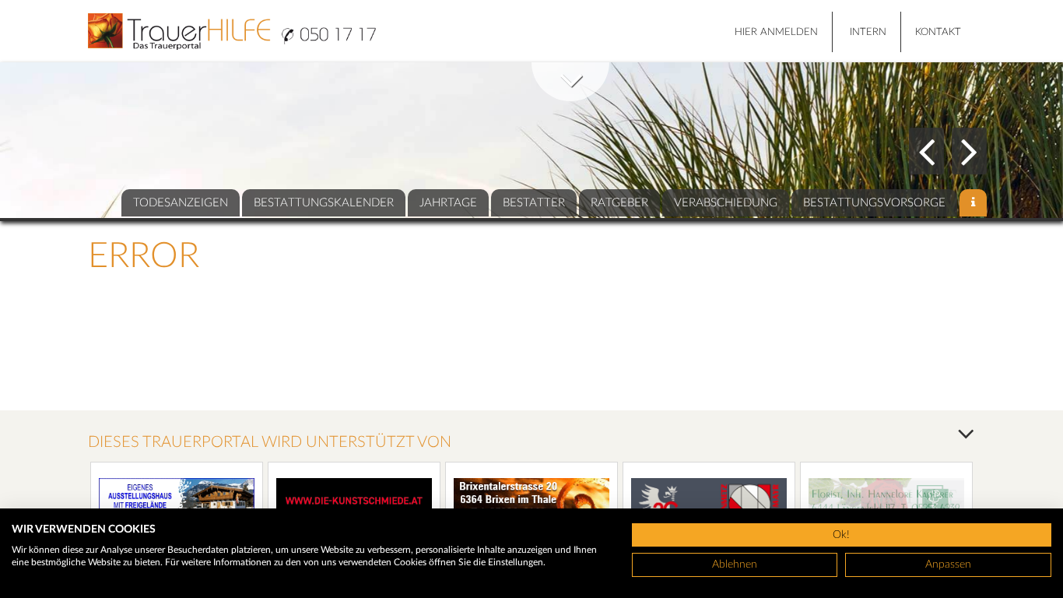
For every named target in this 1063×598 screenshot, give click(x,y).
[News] (973, 202)
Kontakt (938, 32)
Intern (868, 32)
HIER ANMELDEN (776, 32)
